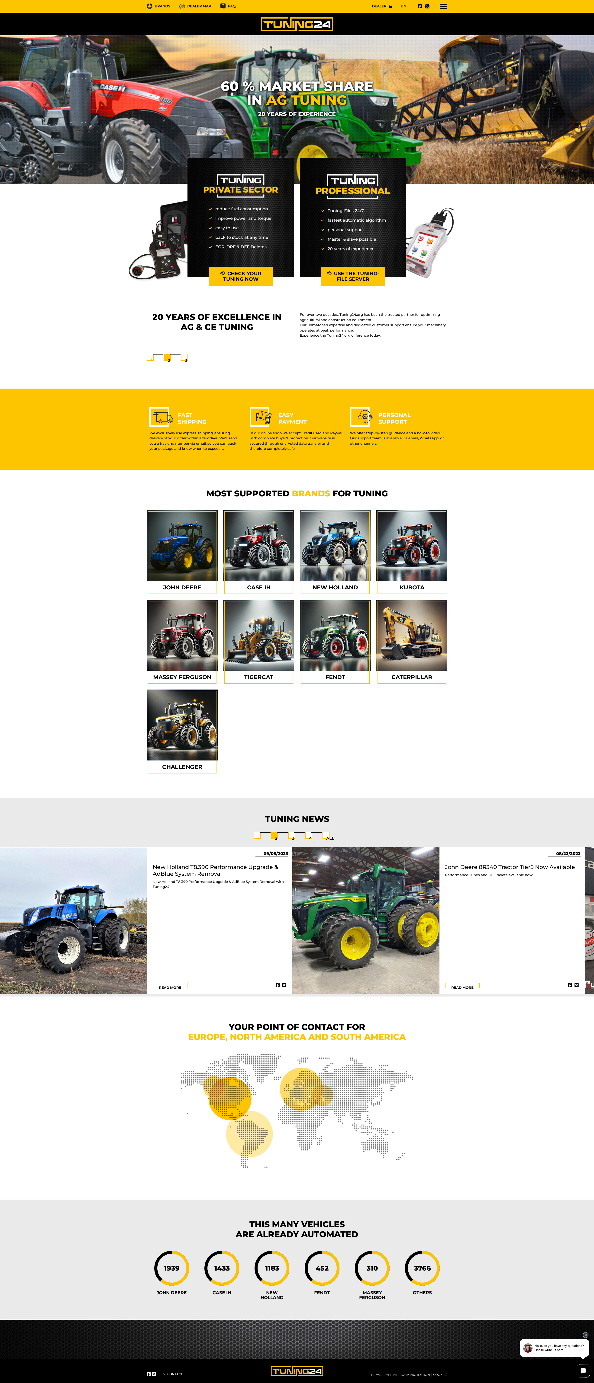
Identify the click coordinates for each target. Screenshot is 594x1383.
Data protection (415, 1375)
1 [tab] (152, 360)
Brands (162, 6)
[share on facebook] (278, 985)
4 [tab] (310, 838)
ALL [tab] (330, 838)
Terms (376, 1375)
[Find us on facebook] (419, 6)
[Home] (297, 24)
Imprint (390, 1375)
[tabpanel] (297, 333)
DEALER (379, 6)
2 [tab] (169, 360)
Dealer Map (199, 6)
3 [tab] (186, 360)
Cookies (440, 1375)
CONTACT (175, 1374)
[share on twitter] (284, 985)
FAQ (232, 6)
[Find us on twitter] (426, 6)
